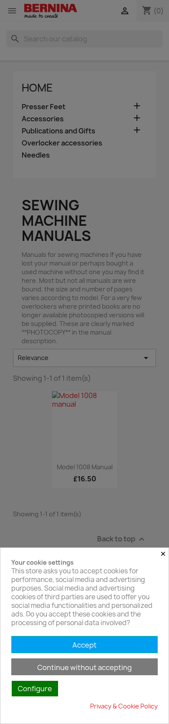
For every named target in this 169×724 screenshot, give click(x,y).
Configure (35, 688)
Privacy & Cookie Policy (124, 706)
